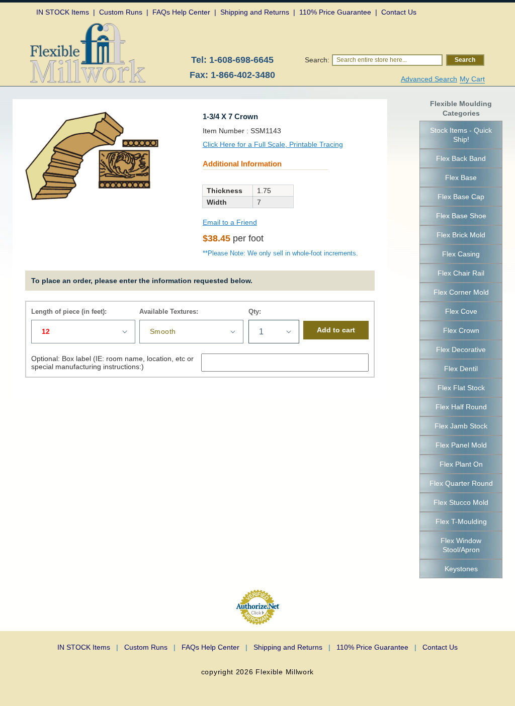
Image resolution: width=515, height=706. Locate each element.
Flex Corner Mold (461, 292)
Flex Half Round (461, 407)
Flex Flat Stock (461, 388)
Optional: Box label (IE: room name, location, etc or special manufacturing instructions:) (112, 363)
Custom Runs (150, 647)
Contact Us (440, 647)
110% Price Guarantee (376, 647)
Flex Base (461, 177)
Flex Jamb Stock (461, 426)
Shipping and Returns (291, 647)
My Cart (472, 79)
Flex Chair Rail (461, 273)
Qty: (254, 311)
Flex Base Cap (461, 197)
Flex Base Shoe (461, 216)
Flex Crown (461, 330)
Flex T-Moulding (461, 521)
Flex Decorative (461, 349)
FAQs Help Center (214, 647)
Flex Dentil (461, 369)
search (465, 59)
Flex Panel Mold (461, 445)
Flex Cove (461, 311)
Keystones (461, 569)
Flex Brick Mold (461, 235)
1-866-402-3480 (243, 75)
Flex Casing (461, 254)
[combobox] (387, 60)
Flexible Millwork (284, 672)
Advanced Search (429, 79)
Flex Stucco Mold (461, 502)
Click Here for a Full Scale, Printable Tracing (273, 144)
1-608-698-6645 (241, 60)
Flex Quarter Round (461, 483)
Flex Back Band (461, 158)
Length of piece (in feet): (69, 311)
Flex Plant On (461, 464)
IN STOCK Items (87, 647)
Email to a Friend (230, 222)
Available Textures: (168, 311)
